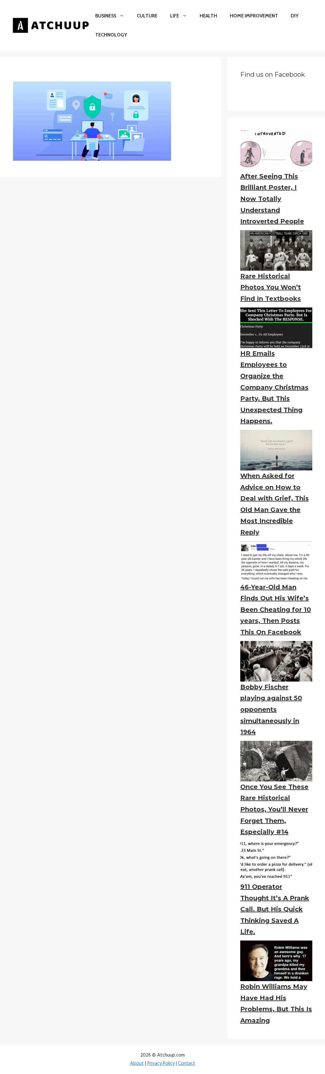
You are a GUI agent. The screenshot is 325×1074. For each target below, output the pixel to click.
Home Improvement (254, 16)
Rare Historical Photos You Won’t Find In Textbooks (270, 287)
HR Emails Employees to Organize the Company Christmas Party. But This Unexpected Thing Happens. (274, 387)
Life (174, 16)
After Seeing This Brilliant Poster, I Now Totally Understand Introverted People (272, 198)
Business (105, 16)
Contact (186, 1063)
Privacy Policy (161, 1063)
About (137, 1063)
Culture (147, 16)
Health (208, 16)
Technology (111, 35)
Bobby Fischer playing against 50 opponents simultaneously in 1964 (271, 709)
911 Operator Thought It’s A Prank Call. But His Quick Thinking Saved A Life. (274, 909)
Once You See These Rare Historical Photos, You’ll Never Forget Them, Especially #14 (274, 809)
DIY (294, 16)
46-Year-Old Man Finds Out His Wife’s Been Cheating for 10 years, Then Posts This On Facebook (275, 609)
